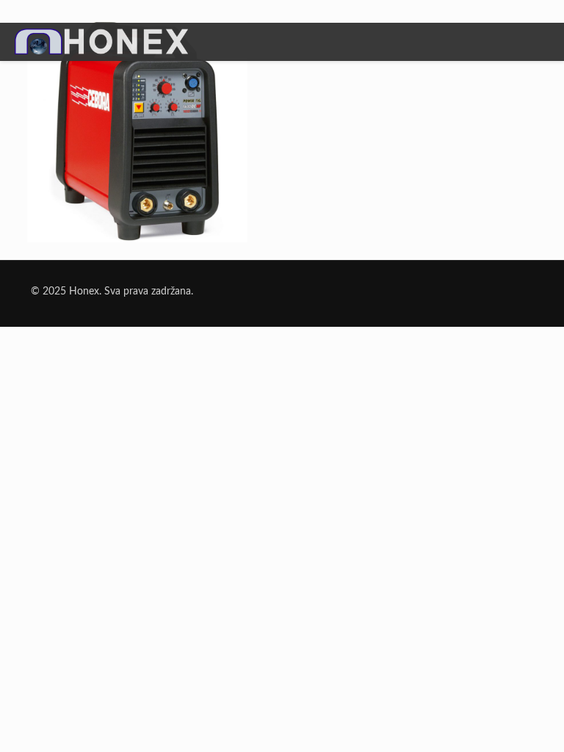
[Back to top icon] (493, 721)
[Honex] (101, 52)
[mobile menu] (540, 43)
